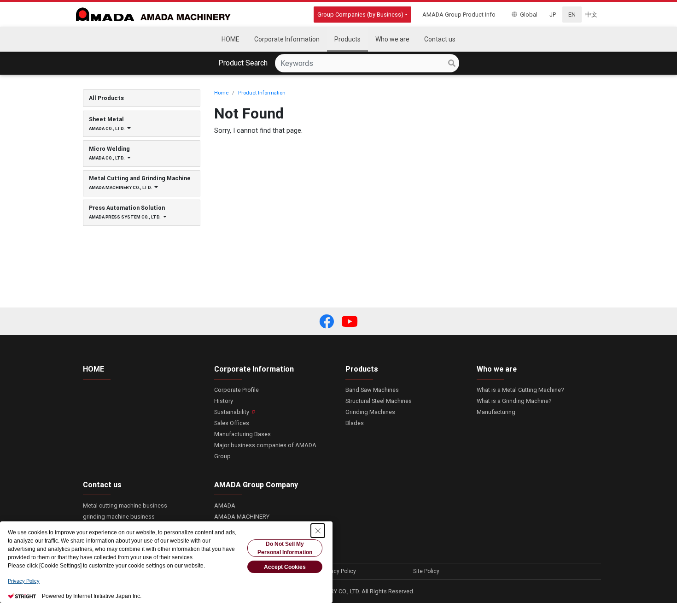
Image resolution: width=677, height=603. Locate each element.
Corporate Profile (236, 389)
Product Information (262, 93)
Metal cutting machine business (125, 505)
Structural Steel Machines (378, 400)
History (223, 400)
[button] (326, 321)
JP (552, 14)
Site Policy (426, 571)
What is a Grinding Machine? (514, 400)
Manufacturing (496, 411)
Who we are (497, 368)
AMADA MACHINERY (241, 516)
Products (361, 368)
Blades (354, 423)
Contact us (102, 484)
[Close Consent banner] (318, 531)
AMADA (224, 505)
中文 (591, 14)
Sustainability (231, 411)
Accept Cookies (285, 567)
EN (572, 14)
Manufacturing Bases (242, 434)
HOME (93, 368)
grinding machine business (119, 516)
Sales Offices (231, 423)
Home (221, 93)
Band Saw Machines (372, 389)
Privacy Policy (338, 571)
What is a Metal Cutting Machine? (520, 389)
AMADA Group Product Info (459, 14)
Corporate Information (254, 368)
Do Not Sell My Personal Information (284, 548)
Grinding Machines (370, 411)
